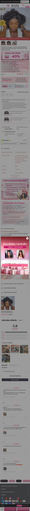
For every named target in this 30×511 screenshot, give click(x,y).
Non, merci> (15, 269)
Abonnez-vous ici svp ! (15, 265)
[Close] (27, 238)
